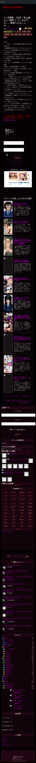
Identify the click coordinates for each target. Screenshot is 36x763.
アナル (5, 495)
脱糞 (5, 522)
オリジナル (30, 495)
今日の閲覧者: (5, 721)
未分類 (6, 676)
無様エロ (21, 519)
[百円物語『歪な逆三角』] (23, 176)
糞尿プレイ (18, 703)
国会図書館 (8, 660)
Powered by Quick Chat (7, 444)
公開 (5, 510)
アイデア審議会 (9, 640)
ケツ (5, 499)
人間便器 (30, 506)
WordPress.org (6, 745)
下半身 (30, 503)
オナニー (21, 495)
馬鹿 (30, 526)
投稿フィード (5, 740)
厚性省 (6, 647)
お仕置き (21, 492)
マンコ (13, 503)
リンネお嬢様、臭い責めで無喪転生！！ (13, 565)
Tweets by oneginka (6, 531)
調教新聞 (7, 656)
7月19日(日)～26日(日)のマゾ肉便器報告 (13, 584)
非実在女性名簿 (9, 667)
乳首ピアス (14, 506)
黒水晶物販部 (8, 644)
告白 (13, 510)
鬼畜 (18, 529)
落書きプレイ (18, 693)
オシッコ (13, 495)
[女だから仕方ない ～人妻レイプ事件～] (13, 176)
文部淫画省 (7, 658)
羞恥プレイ (18, 698)
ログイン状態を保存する (18, 429)
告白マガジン (8, 651)
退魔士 (5, 526)
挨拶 (22, 516)
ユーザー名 (18, 411)
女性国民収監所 (9, 685)
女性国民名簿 (8, 653)
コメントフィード (6, 742)
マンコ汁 (21, 503)
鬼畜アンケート (9, 642)
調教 (22, 522)
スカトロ (13, 499)
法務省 (6, 679)
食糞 (22, 526)
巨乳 (5, 516)
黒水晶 (10, 184)
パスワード (7, 147)
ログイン (4, 738)
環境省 (6, 681)
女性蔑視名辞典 (9, 665)
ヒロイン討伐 (18, 708)
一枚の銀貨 (25, 203)
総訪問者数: (5, 729)
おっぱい (13, 492)
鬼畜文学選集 (8, 674)
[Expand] (2, 12)
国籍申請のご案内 (9, 120)
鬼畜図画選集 (8, 672)
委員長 (30, 513)
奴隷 (5, 513)
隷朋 (23, 376)
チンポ (30, 499)
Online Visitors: (6, 717)
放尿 (5, 519)
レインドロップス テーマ (18, 761)
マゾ (5, 503)
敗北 (13, 519)
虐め (13, 522)
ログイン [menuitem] (3, 2)
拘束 (13, 516)
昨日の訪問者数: (6, 725)
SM (5, 492)
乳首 (5, 506)
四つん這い (22, 510)
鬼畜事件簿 (8, 669)
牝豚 (30, 519)
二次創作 (21, 506)
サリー (24, 336)
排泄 (30, 516)
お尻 (30, 492)
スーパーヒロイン (22, 499)
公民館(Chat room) (10, 683)
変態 (30, 510)
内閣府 (6, 638)
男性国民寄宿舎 (9, 688)
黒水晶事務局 (24, 260)
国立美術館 (8, 662)
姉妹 (22, 513)
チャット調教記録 (9, 649)
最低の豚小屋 (25, 239)
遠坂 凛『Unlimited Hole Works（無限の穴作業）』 (16, 571)
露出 (13, 526)
